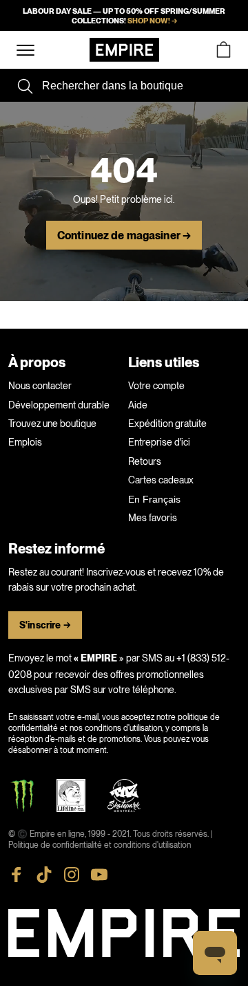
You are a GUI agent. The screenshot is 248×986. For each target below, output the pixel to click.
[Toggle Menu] (25, 50)
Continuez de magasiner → (124, 236)
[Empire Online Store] (124, 50)
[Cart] (223, 49)
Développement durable (59, 404)
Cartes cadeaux (161, 479)
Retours (144, 461)
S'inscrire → (45, 625)
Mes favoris (152, 517)
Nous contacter (40, 385)
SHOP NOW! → (152, 20)
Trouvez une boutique (52, 423)
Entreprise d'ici (159, 442)
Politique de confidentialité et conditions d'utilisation (99, 845)
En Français (154, 499)
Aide (137, 404)
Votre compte (156, 385)
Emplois (25, 442)
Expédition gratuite (167, 423)
